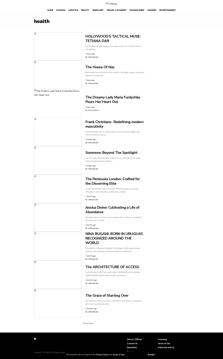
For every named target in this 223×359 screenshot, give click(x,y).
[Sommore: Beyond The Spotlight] (58, 160)
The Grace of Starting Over (106, 295)
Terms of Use (118, 354)
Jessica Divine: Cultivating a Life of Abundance (112, 209)
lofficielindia (93, 57)
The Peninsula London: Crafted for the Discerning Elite (112, 181)
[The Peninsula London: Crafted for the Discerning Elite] (58, 189)
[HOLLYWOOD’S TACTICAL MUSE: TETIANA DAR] (58, 46)
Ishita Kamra (93, 110)
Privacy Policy (102, 354)
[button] (151, 354)
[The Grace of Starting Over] (58, 303)
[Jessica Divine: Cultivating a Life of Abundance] (58, 217)
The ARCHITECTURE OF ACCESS (112, 267)
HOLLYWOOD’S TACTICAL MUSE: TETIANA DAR (112, 38)
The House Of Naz (99, 67)
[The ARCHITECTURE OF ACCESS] (58, 275)
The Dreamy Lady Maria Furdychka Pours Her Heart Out (112, 99)
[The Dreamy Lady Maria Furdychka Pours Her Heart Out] (58, 103)
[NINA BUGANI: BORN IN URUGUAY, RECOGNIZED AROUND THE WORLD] (58, 246)
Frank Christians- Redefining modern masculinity (114, 124)
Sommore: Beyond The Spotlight (111, 152)
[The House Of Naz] (58, 75)
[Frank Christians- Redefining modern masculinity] (58, 132)
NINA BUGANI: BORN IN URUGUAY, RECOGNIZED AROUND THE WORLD (114, 238)
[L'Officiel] (111, 4)
